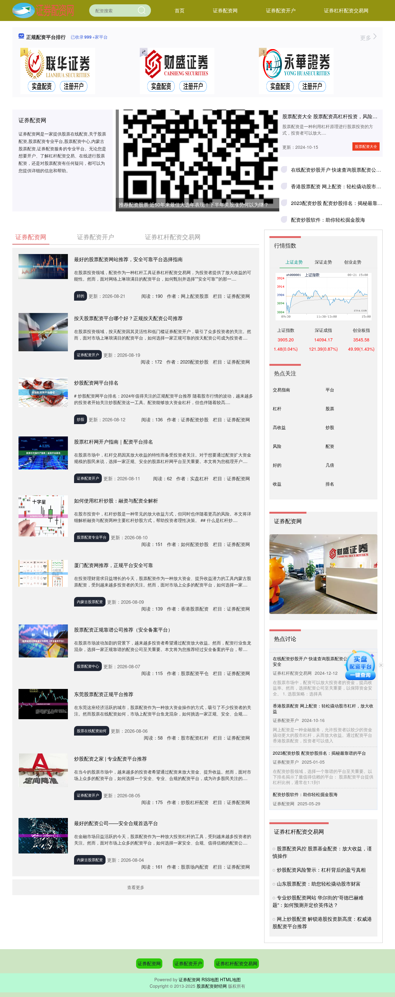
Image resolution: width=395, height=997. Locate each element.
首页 (180, 10)
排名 (330, 484)
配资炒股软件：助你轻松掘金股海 (328, 219)
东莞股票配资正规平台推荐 (103, 694)
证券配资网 (225, 10)
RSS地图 (210, 979)
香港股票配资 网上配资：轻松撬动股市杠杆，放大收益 (323, 701)
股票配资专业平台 (91, 537)
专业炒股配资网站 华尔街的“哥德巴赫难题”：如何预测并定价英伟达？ (318, 901)
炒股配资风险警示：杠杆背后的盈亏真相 (321, 869)
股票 (330, 408)
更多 (366, 37)
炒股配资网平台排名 (96, 382)
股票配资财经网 (212, 986)
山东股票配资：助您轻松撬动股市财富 (319, 883)
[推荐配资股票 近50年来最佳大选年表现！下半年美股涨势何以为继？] (197, 126)
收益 (277, 484)
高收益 (279, 427)
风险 (277, 446)
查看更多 (135, 887)
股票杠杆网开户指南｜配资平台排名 (113, 441)
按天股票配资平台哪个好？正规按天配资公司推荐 (128, 318)
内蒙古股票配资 (90, 601)
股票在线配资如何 (91, 730)
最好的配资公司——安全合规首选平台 (116, 823)
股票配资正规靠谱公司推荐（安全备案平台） (123, 629)
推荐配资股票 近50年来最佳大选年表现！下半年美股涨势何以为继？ (194, 204)
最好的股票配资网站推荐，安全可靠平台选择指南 (128, 259)
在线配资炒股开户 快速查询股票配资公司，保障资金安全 (323, 653)
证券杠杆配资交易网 (346, 10)
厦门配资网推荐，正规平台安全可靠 (113, 565)
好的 (80, 295)
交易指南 (281, 389)
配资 (330, 446)
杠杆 (277, 408)
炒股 (80, 419)
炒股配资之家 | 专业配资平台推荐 (110, 758)
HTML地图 (230, 979)
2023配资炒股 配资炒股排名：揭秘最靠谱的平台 (319, 745)
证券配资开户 (281, 10)
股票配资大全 (366, 146)
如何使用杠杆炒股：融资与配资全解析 (116, 500)
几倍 (330, 465)
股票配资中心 (88, 666)
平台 (330, 389)
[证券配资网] (43, 10)
